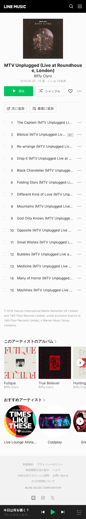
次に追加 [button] (18, 108)
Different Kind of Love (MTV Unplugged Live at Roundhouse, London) (45, 194)
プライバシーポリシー (50, 464)
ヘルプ (56, 470)
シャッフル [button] (52, 91)
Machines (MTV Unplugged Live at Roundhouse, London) (45, 290)
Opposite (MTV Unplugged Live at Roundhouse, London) (44, 230)
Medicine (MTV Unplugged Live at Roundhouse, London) (44, 266)
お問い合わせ (60, 475)
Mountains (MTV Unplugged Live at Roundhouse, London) (45, 206)
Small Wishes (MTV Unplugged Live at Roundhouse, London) (44, 242)
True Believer (55, 383)
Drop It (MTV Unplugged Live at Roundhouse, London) (45, 158)
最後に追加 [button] (46, 108)
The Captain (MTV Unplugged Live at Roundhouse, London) (45, 123)
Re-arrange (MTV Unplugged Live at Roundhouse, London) (44, 146)
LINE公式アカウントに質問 (33, 475)
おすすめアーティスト (25, 401)
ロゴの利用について (43, 481)
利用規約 (28, 464)
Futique (20, 383)
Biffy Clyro (43, 76)
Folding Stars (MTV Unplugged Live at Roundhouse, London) (44, 182)
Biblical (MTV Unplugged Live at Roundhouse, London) (40, 134)
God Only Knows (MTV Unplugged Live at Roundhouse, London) (44, 218)
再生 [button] (21, 91)
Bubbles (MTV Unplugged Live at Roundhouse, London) (43, 254)
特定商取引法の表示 (37, 470)
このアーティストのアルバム (30, 343)
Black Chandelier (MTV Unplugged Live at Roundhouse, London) (44, 170)
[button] (53, 513)
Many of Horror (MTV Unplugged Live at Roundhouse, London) (45, 278)
